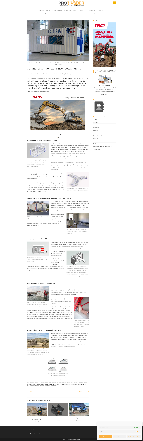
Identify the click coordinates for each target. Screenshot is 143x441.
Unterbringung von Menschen (37, 385)
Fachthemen (91, 10)
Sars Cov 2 (84, 384)
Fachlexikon (82, 13)
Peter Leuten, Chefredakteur (35, 73)
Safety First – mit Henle (58, 418)
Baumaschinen (58, 10)
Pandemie (80, 384)
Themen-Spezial (52, 13)
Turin (28, 385)
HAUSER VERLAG (70, 439)
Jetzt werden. (105, 94)
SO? (69, 289)
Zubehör (61, 13)
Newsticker (100, 10)
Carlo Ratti (53, 149)
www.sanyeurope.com (44, 91)
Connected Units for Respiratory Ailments (58, 382)
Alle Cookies (106, 436)
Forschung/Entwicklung (65, 73)
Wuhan (46, 385)
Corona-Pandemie (78, 382)
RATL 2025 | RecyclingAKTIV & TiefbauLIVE (102, 146)
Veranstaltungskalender (94, 13)
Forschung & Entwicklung (79, 10)
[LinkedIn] (35, 433)
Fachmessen (67, 10)
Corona (71, 382)
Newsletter (95, 138)
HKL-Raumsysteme (37, 384)
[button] (58, 115)
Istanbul (44, 384)
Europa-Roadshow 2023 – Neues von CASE (37, 418)
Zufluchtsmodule (52, 385)
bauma (94, 124)
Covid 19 (29, 384)
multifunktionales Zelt (62, 384)
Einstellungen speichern (133, 436)
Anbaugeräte (49, 10)
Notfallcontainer (72, 384)
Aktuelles (41, 10)
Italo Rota (59, 149)
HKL (32, 384)
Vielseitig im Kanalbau (79, 418)
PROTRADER (77, 439)
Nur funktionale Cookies (119, 436)
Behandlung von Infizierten (41, 382)
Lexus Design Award (51, 384)
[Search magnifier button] (115, 3)
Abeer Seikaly (76, 337)
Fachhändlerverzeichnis (71, 13)
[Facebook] (30, 433)
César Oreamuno (68, 242)
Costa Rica (84, 382)
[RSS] (39, 433)
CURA (72, 151)
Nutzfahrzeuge (42, 13)
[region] (58, 116)
